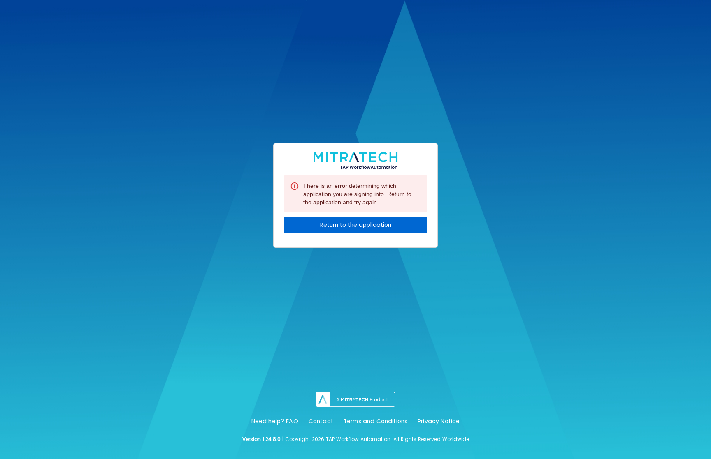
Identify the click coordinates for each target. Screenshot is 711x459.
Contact (321, 421)
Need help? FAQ (274, 421)
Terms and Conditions (375, 421)
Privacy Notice (439, 421)
